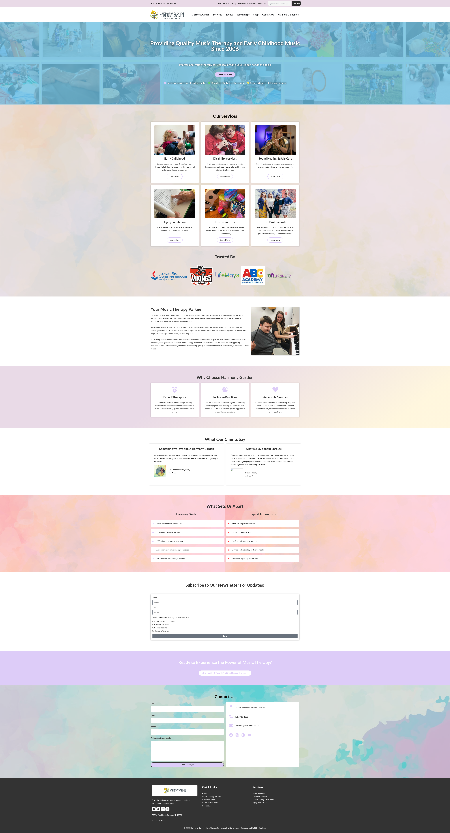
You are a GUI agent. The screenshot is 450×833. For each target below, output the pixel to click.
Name (154, 597)
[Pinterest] (167, 809)
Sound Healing (160, 628)
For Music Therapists (247, 3)
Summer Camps (208, 799)
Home (204, 793)
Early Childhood (259, 793)
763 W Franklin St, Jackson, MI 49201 (167, 815)
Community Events (210, 803)
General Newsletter (162, 625)
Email (154, 607)
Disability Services (260, 796)
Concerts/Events (161, 631)
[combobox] (279, 3)
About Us (262, 3)
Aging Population (260, 803)
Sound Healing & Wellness (263, 799)
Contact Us (206, 806)
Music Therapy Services (211, 796)
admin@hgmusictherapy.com (247, 725)
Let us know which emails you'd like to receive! (170, 617)
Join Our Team (224, 3)
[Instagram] (163, 809)
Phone (153, 726)
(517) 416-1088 (169, 3)
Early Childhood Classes (164, 621)
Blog (234, 3)
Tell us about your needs (161, 738)
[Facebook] (154, 809)
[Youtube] (158, 809)
